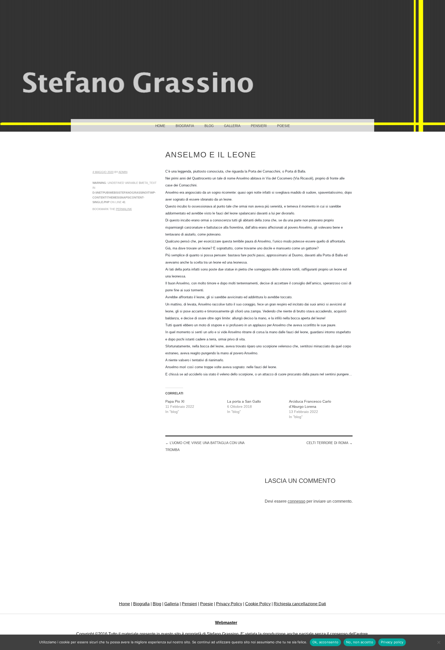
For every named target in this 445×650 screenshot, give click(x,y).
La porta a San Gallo (244, 401)
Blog (209, 126)
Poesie (283, 126)
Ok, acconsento (325, 642)
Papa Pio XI (174, 401)
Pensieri (259, 126)
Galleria (232, 126)
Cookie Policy (258, 604)
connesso (296, 501)
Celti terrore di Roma (329, 443)
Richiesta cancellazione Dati (300, 604)
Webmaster (226, 622)
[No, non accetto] (438, 642)
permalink (124, 209)
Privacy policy (392, 642)
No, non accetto (359, 642)
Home (160, 126)
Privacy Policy (229, 604)
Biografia (185, 126)
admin (122, 172)
